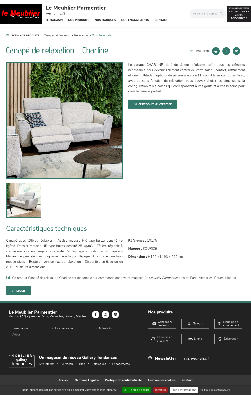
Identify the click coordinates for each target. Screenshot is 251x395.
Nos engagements (135, 20)
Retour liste (202, 50)
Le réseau (67, 363)
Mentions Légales (87, 380)
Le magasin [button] (54, 20)
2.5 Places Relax (102, 35)
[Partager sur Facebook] (226, 51)
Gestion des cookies (161, 380)
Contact (161, 20)
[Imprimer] (216, 51)
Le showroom (64, 328)
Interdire (160, 389)
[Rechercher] (222, 13)
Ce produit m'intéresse (155, 104)
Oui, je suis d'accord (137, 389)
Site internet (46, 363)
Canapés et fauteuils (57, 35)
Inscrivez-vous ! (196, 358)
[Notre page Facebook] (95, 314)
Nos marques (105, 20)
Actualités (105, 328)
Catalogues (99, 363)
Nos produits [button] (78, 20)
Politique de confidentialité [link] (215, 390)
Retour (20, 291)
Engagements (121, 363)
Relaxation (81, 35)
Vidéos (16, 334)
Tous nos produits (25, 35)
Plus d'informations (183, 389)
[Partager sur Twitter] (236, 51)
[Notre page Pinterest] (115, 314)
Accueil (63, 380)
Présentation (20, 328)
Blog (82, 363)
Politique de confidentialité (123, 380)
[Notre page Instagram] (105, 314)
